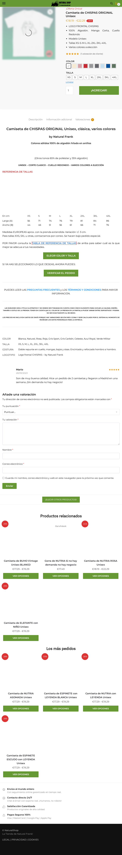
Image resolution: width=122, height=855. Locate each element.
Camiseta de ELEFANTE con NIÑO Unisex (21, 625)
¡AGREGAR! (99, 90)
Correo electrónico (13, 463)
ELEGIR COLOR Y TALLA (61, 255)
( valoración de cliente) (91, 54)
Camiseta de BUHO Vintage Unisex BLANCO (21, 562)
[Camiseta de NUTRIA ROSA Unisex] (100, 539)
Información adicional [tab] (59, 119)
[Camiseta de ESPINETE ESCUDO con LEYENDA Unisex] (21, 734)
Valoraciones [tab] (82, 119)
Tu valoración (10, 419)
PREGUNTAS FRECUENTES (43, 289)
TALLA (69, 72)
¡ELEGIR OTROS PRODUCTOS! (61, 499)
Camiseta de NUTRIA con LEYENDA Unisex (100, 695)
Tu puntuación (11, 406)
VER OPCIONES (21, 576)
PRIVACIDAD (19, 839)
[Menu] (6, 3)
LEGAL (6, 839)
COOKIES (33, 839)
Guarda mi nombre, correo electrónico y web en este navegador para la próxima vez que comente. (59, 478)
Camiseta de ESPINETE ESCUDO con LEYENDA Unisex (21, 759)
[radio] (68, 66)
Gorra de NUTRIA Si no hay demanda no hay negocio (61, 562)
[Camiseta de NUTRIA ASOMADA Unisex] (21, 672)
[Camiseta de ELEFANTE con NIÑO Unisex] (21, 601)
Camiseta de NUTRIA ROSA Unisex (100, 562)
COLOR (70, 61)
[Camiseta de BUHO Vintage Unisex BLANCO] (21, 539)
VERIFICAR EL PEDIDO (61, 273)
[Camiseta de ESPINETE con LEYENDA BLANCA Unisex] (60, 672)
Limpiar (69, 82)
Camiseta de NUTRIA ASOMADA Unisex (21, 695)
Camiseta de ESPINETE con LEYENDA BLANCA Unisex (60, 695)
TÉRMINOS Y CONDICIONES (84, 289)
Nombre (7, 449)
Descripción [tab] (36, 119)
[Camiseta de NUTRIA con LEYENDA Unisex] (100, 672)
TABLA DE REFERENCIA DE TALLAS (54, 243)
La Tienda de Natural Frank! (17, 833)
